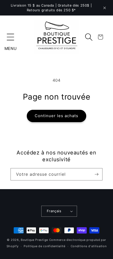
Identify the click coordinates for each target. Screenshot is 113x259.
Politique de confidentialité (44, 246)
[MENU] (10, 37)
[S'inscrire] (96, 174)
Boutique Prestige (34, 240)
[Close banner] (104, 8)
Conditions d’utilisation (89, 246)
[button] (10, 37)
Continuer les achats (56, 115)
